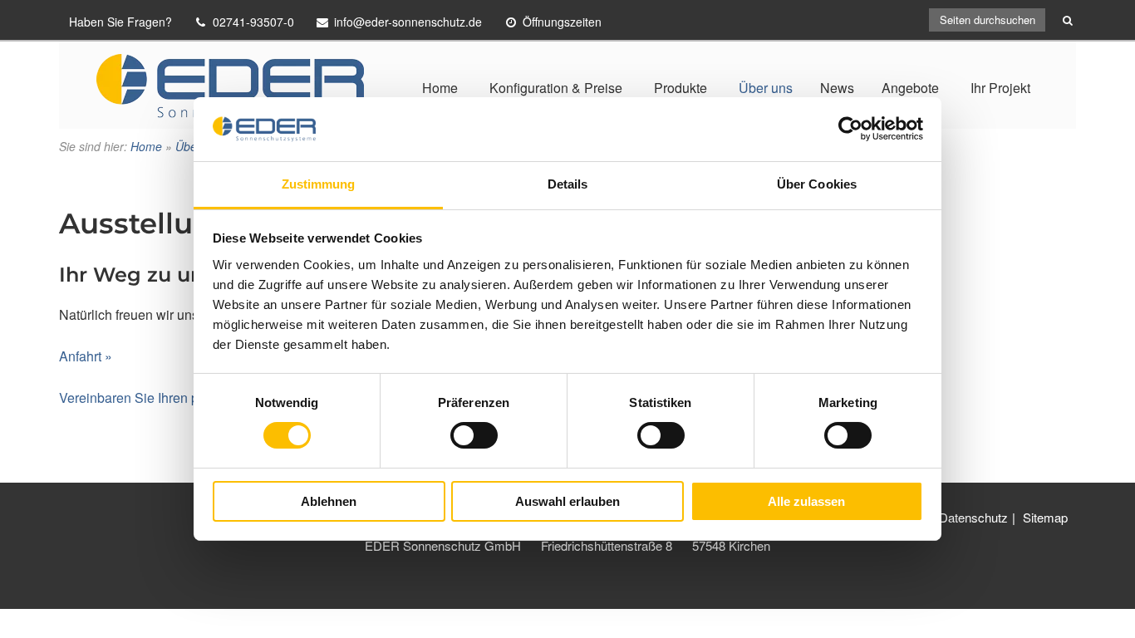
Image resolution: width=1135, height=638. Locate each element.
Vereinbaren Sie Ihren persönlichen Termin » (190, 397)
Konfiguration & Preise (555, 87)
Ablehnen (328, 501)
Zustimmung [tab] (319, 184)
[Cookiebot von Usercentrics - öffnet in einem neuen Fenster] (850, 128)
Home (440, 87)
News (837, 87)
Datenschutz (973, 517)
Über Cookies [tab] (817, 184)
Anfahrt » (85, 356)
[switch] (474, 435)
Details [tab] (568, 184)
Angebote (910, 87)
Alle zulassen (806, 501)
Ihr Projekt (1000, 87)
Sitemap (1045, 517)
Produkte (680, 87)
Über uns (766, 87)
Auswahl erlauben (567, 501)
